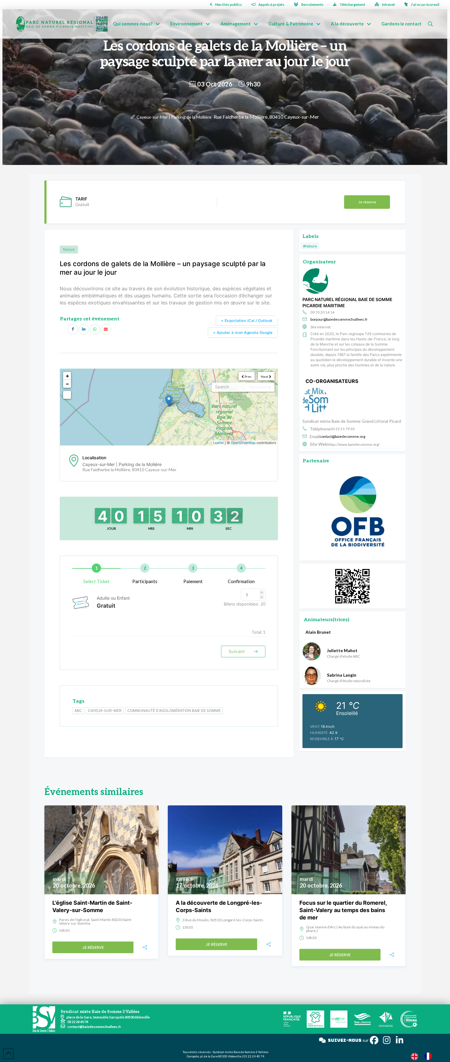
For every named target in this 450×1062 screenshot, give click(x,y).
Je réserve (367, 202)
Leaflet (218, 443)
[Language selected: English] (424, 1056)
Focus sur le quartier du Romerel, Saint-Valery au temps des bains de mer (343, 910)
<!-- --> (168, 407)
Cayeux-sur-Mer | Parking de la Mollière (174, 117)
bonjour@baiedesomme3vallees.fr (339, 319)
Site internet (320, 327)
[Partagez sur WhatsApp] (95, 329)
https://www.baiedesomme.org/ (354, 444)
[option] (429, 1056)
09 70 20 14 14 (322, 312)
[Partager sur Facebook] (73, 329)
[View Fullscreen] (67, 395)
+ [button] (67, 375)
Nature (69, 249)
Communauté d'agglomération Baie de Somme (174, 710)
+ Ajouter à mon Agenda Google (243, 332)
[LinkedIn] (84, 329)
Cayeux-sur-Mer (105, 710)
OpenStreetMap (243, 443)
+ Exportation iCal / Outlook (247, 320)
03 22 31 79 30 (342, 428)
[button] (430, 24)
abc (78, 710)
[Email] (106, 329)
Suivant (237, 651)
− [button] (67, 383)
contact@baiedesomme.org (342, 436)
